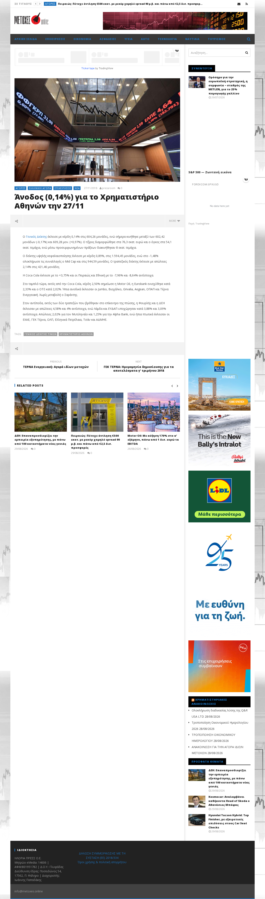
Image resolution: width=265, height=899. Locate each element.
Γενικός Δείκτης (36, 237)
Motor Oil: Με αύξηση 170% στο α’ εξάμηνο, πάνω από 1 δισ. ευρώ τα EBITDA (153, 440)
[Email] (239, 4)
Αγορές (20, 188)
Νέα (77, 188)
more (173, 221)
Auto (145, 39)
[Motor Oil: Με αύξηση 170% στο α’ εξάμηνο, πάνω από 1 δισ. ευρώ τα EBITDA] (154, 412)
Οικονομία (82, 39)
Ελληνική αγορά (40, 188)
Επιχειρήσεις (55, 39)
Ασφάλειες (108, 39)
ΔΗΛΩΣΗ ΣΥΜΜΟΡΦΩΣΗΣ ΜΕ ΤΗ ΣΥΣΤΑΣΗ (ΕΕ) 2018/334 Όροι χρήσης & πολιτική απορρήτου (102, 857)
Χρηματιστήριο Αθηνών (76, 334)
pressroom (108, 188)
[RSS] (247, 4)
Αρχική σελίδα (25, 39)
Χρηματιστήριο (56, 4)
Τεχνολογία (167, 39)
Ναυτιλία (192, 39)
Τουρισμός (217, 39)
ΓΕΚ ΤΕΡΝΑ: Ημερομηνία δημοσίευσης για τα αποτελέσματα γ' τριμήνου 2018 (139, 366)
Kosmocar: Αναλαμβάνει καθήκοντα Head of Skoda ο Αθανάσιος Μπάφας (229, 801)
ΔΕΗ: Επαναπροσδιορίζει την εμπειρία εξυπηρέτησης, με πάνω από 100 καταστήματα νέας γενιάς (40, 440)
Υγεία (128, 39)
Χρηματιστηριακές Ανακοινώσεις (209, 702)
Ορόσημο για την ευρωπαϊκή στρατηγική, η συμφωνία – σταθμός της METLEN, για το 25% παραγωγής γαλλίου (228, 85)
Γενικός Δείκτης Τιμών (41, 334)
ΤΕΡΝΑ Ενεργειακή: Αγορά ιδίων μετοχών (56, 365)
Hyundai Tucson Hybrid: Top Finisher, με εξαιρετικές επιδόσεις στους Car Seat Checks (228, 821)
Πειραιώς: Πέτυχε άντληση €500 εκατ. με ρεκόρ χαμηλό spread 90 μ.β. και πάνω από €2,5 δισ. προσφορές (95, 442)
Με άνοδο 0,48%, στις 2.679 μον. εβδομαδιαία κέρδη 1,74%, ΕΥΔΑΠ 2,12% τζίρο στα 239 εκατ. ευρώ (136, 4)
